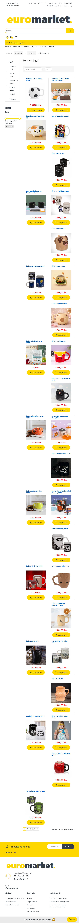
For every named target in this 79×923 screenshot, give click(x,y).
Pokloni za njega (13, 75)
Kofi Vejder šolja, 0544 (60, 528)
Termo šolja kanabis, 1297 (35, 791)
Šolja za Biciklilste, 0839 (60, 191)
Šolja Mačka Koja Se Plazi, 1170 (61, 379)
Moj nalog (69, 6)
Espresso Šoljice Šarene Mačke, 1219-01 (60, 79)
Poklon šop (18, 53)
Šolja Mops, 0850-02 (59, 228)
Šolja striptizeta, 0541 (34, 566)
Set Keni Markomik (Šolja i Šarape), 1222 (61, 492)
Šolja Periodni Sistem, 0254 (34, 342)
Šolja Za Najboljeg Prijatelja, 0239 (58, 604)
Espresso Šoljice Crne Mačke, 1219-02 (33, 192)
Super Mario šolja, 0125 (60, 116)
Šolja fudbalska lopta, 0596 (34, 79)
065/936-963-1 (53, 3)
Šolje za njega (12, 89)
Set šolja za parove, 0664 (35, 716)
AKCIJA (51, 46)
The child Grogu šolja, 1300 (59, 642)
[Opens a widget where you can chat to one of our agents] (71, 919)
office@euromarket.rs (55, 6)
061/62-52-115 (42, 3)
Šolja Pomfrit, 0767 (59, 341)
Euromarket (33, 920)
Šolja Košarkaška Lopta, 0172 (34, 417)
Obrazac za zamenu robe (58, 898)
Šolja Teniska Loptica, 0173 (34, 492)
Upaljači (12, 94)
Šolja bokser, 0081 (32, 641)
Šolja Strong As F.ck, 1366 (61, 453)
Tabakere (13, 99)
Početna (8, 46)
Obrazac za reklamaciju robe (59, 902)
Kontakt (44, 46)
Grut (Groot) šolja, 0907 (60, 566)
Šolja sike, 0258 (57, 678)
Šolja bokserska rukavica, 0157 (61, 754)
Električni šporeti (10, 902)
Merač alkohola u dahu (12, 905)
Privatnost (30, 905)
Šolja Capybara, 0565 (59, 304)
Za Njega (31, 53)
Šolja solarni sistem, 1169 (35, 266)
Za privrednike (32, 902)
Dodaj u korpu (37, 110)
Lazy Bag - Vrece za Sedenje (14, 898)
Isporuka (35, 46)
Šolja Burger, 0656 (58, 266)
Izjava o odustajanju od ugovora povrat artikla (57, 906)
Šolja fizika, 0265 (58, 153)
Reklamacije (31, 908)
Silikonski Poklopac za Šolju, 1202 (60, 417)
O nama (29, 898)
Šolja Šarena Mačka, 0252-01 (35, 117)
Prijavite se (67, 847)
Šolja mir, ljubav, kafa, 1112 (60, 717)
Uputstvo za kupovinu (21, 46)
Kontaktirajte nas (33, 911)
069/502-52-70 (67, 3)
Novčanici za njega (14, 82)
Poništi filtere (9, 126)
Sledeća (36, 829)
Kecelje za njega (13, 67)
